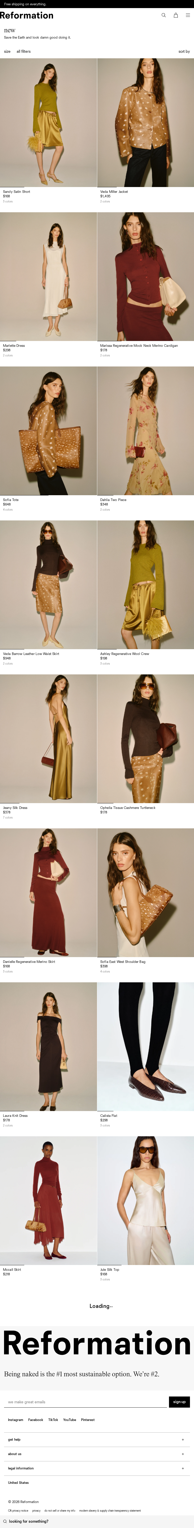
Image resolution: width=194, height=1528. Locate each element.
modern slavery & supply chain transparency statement (110, 1510)
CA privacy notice (18, 1510)
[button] (164, 15)
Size (7, 52)
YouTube (69, 1420)
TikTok (53, 1420)
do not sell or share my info (59, 1510)
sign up (179, 1402)
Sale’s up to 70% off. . (34, 3)
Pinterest (88, 1420)
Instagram (15, 1420)
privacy (36, 1510)
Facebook (35, 1420)
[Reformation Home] (26, 15)
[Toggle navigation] (188, 15)
